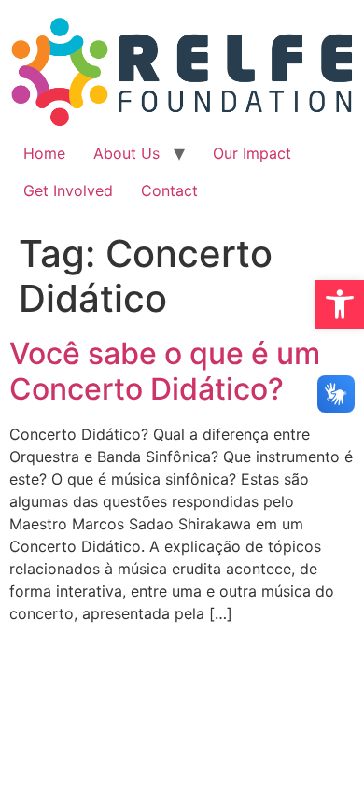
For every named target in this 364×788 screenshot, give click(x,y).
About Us (126, 153)
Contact (169, 190)
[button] (339, 304)
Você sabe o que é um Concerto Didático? (164, 371)
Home (44, 153)
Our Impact (252, 153)
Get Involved (68, 190)
